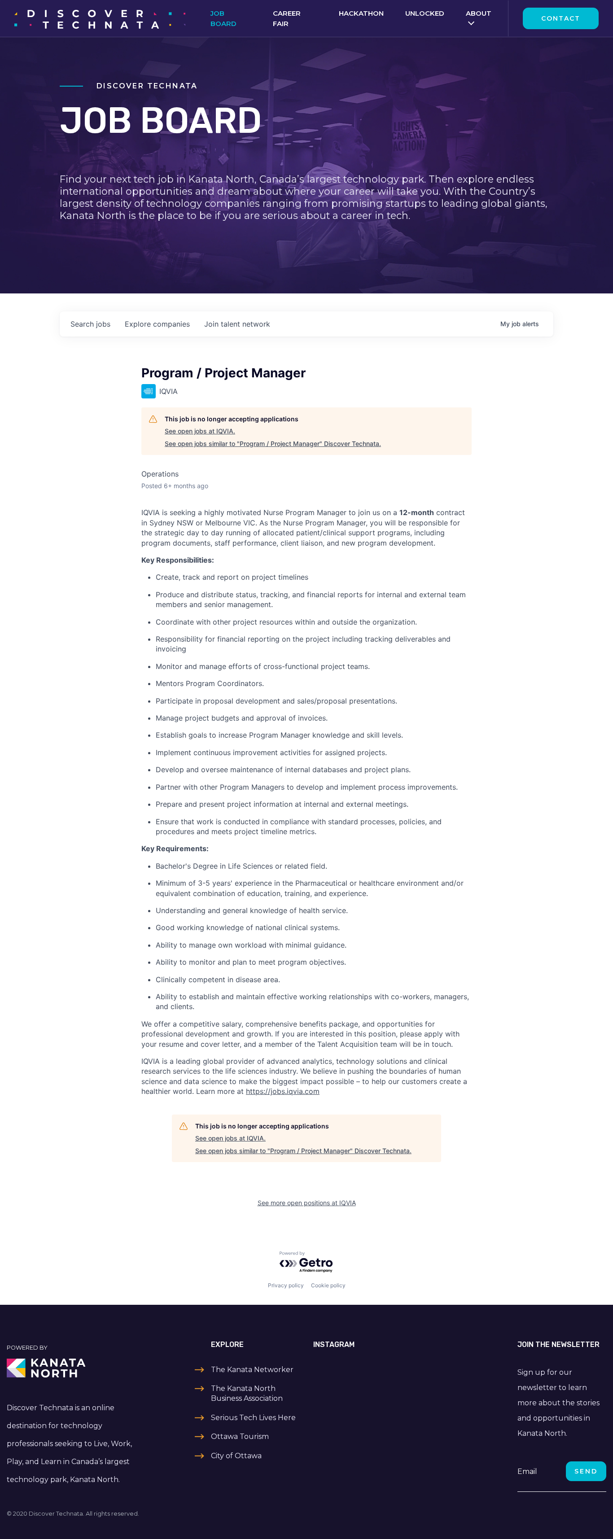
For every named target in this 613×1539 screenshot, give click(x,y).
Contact (560, 18)
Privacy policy (286, 1285)
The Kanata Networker (252, 1369)
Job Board (223, 18)
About (478, 13)
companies (157, 323)
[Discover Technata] (99, 18)
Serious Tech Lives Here (253, 1417)
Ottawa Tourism (240, 1436)
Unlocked (424, 13)
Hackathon (361, 13)
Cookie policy (328, 1285)
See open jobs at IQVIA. (200, 431)
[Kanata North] (77, 1368)
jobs (90, 323)
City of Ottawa (236, 1456)
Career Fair (287, 18)
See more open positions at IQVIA (307, 1203)
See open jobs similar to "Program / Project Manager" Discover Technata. (273, 443)
